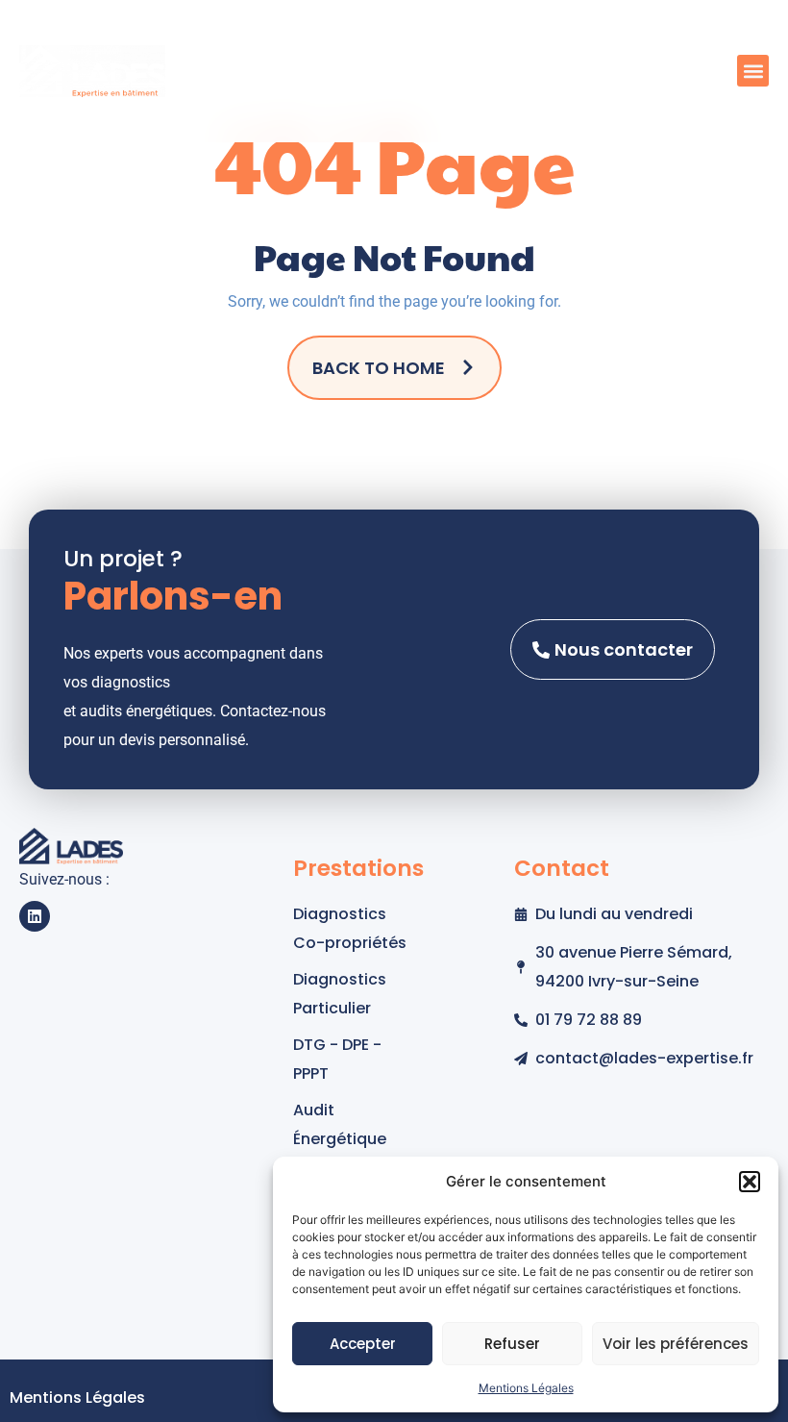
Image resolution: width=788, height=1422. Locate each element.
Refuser (512, 1344)
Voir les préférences (676, 1344)
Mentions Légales (526, 1388)
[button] (749, 1181)
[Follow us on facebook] (34, 916)
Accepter (363, 1344)
